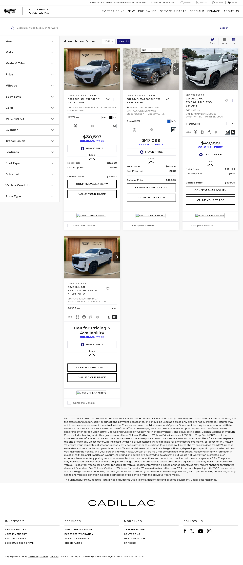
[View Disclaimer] (93, 126)
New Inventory (15, 530)
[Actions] (114, 99)
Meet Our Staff (135, 539)
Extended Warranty (78, 534)
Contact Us (132, 534)
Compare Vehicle (84, 225)
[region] (92, 169)
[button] (116, 69)
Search (224, 28)
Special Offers (15, 539)
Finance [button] (213, 11)
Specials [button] (197, 11)
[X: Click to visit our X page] (194, 531)
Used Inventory (16, 534)
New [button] (131, 11)
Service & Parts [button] (173, 11)
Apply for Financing (78, 530)
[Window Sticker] (233, 132)
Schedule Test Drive (19, 543)
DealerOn (33, 557)
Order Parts (73, 543)
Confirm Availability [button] (92, 184)
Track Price (94, 148)
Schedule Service (76, 539)
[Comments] (114, 126)
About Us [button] (231, 11)
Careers (130, 543)
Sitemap (44, 557)
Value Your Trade (92, 194)
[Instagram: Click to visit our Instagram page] (211, 531)
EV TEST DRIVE (113, 11)
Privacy (54, 557)
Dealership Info (135, 530)
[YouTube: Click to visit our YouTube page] (202, 531)
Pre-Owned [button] (147, 11)
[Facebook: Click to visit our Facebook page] (186, 531)
